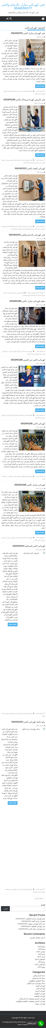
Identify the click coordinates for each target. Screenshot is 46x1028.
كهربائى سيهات (40, 1004)
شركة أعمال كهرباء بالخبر (26, 91)
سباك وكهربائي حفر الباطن (36, 983)
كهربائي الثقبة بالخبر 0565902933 (30, 168)
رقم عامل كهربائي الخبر (26, 889)
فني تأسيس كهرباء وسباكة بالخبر (32, 163)
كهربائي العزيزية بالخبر (12, 415)
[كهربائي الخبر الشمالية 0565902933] (32, 553)
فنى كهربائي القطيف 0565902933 (33, 926)
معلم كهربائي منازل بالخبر (34, 354)
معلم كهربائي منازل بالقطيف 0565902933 (30, 919)
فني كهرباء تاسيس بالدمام (11, 91)
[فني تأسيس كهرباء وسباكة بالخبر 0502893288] (32, 107)
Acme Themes (23, 1024)
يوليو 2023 (41, 967)
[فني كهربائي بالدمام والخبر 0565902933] (32, 242)
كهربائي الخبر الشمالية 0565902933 (29, 546)
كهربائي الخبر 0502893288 (33, 423)
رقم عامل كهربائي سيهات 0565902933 (31, 924)
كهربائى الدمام (31, 293)
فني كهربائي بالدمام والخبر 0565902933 (27, 235)
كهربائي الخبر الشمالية (16, 713)
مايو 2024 (41, 962)
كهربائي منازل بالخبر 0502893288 (29, 485)
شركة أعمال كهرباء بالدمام (30, 295)
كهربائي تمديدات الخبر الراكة (25, 351)
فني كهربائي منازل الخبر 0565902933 (28, 33)
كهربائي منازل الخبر (39, 94)
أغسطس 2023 (40, 964)
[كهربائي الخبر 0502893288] (32, 431)
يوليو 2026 (41, 946)
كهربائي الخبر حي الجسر (26, 415)
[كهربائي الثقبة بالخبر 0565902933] (32, 176)
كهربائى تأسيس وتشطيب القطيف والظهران (30, 1001)
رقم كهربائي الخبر (28, 713)
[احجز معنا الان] (41, 1023)
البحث (43, 905)
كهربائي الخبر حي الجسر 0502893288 (28, 360)
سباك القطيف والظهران (37, 981)
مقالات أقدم (38, 898)
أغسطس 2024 (40, 959)
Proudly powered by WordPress (14, 1022)
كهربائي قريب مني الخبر (8, 537)
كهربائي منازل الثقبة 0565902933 (33, 921)
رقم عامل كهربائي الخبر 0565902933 (28, 722)
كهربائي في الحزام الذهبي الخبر (24, 537)
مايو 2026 (41, 949)
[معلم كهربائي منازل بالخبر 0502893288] (32, 308)
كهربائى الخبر (39, 91)
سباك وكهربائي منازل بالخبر (25, 160)
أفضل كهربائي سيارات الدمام (16, 293)
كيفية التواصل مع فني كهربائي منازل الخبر (22, 229)
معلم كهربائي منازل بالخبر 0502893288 (27, 301)
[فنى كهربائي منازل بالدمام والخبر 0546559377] (43, 18)
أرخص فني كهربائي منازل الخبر (24, 226)
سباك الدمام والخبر (38, 978)
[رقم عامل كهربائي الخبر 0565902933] (32, 729)
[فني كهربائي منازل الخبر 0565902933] (32, 40)
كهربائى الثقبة (40, 986)
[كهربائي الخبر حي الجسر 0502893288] (32, 367)
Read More (40, 86)
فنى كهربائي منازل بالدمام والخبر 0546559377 (23, 6)
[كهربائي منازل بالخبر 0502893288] (32, 492)
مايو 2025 (41, 954)
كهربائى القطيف (39, 996)
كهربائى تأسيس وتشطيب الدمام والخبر (32, 999)
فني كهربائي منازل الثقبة (12, 889)
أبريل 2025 (41, 957)
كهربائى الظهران (39, 993)
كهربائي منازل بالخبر (39, 540)
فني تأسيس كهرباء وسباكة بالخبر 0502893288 (24, 99)
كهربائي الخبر (16, 476)
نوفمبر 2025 (40, 952)
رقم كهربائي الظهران (27, 476)
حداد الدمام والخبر (39, 976)
